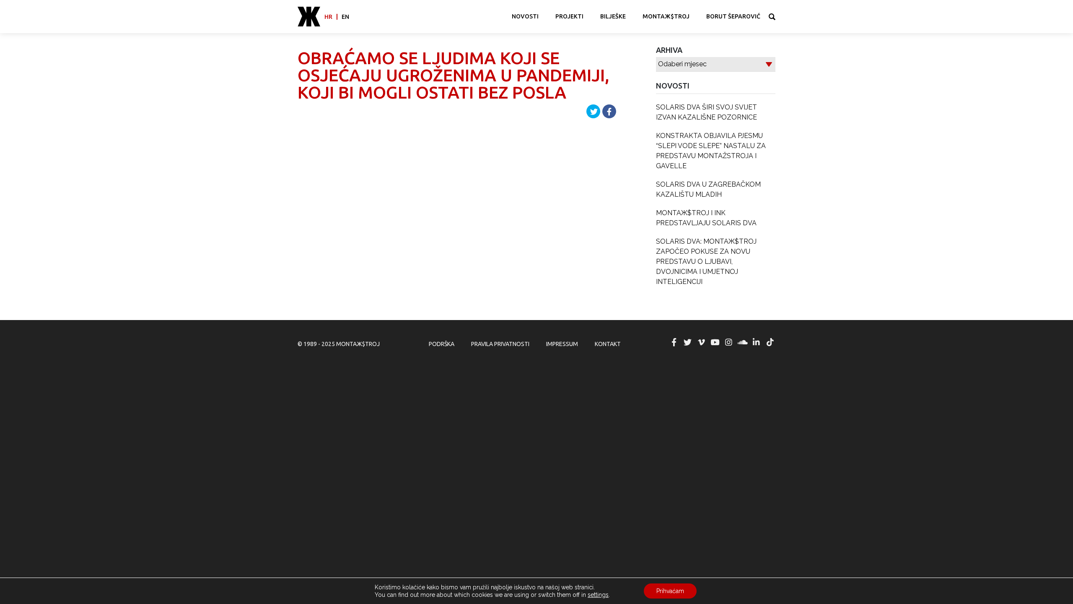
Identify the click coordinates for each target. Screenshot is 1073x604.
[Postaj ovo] (609, 111)
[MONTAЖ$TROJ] (309, 16)
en (345, 17)
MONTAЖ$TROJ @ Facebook (674, 342)
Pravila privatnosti (500, 344)
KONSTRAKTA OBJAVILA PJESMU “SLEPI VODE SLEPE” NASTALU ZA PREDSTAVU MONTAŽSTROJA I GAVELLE (711, 151)
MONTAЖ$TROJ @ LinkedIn (756, 342)
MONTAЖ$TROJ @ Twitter (687, 342)
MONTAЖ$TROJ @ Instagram (729, 342)
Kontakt (608, 344)
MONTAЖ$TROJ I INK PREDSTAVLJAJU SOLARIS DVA (706, 218)
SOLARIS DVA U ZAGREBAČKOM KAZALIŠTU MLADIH (708, 189)
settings (598, 594)
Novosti (525, 16)
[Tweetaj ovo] (593, 111)
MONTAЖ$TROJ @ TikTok (770, 342)
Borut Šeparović (733, 16)
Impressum (562, 344)
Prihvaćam (670, 591)
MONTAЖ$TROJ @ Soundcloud (742, 342)
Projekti (569, 16)
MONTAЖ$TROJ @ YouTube (715, 342)
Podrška (441, 344)
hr (328, 17)
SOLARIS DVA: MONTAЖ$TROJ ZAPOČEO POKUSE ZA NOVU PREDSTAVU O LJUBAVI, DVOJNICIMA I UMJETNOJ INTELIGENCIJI (706, 261)
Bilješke (613, 16)
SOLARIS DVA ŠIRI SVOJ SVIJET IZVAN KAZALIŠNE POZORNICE (706, 112)
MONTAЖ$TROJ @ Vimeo (701, 342)
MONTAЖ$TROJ (666, 16)
